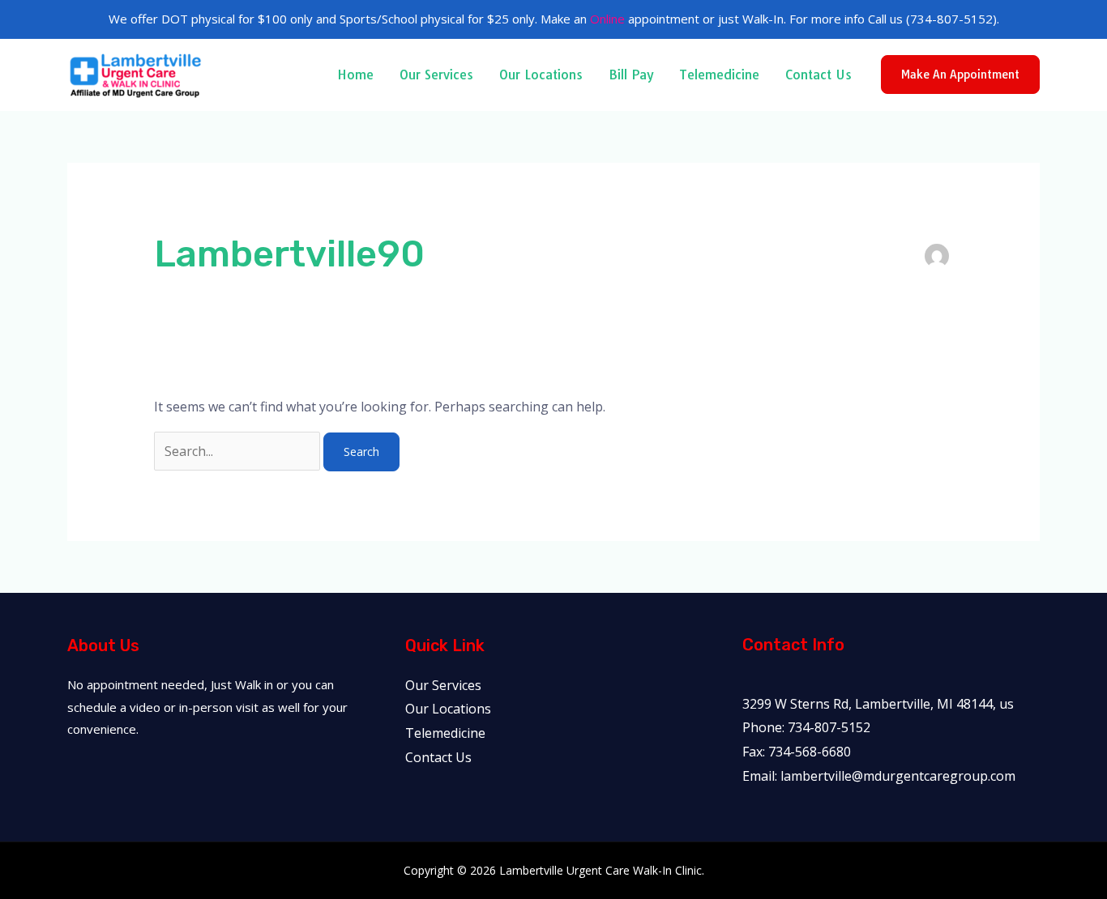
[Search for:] (238, 451)
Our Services (436, 74)
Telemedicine (719, 74)
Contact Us (818, 74)
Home (355, 74)
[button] (960, 74)
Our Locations (541, 74)
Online (607, 19)
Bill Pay (631, 74)
